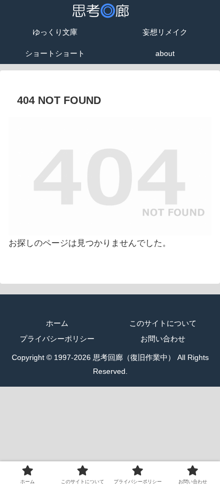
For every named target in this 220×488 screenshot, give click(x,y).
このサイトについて (163, 323)
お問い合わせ (162, 338)
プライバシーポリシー (57, 338)
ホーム (57, 323)
